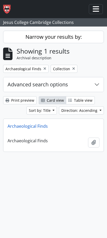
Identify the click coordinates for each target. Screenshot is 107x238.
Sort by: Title (40, 110)
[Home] (9, 9)
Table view (82, 100)
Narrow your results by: (53, 36)
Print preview (22, 100)
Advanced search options (38, 84)
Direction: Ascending (79, 110)
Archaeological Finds (28, 126)
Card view (55, 100)
